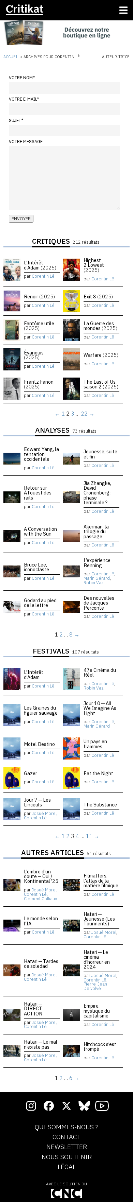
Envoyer (21, 219)
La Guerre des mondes (100, 325)
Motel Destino (39, 744)
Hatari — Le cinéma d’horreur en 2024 (97, 959)
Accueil (11, 56)
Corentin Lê (43, 276)
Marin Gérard (97, 578)
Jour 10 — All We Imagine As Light (100, 708)
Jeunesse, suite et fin (100, 453)
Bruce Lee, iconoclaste (36, 567)
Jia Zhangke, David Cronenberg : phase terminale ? (98, 493)
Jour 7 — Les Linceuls (37, 802)
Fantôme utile (39, 325)
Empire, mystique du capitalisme (97, 1011)
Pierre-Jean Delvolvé (95, 986)
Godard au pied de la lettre (40, 602)
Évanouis (34, 355)
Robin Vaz (94, 583)
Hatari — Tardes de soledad (41, 963)
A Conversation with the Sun (40, 531)
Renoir (39, 296)
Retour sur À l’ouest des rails (37, 493)
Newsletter (66, 1147)
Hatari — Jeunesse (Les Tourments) (99, 919)
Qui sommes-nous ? (67, 1127)
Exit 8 (98, 296)
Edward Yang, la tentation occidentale (41, 454)
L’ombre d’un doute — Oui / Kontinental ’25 (41, 876)
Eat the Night (98, 773)
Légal (67, 1167)
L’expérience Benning (97, 562)
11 (89, 836)
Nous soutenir (67, 1157)
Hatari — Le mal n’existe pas (40, 1044)
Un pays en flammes (95, 743)
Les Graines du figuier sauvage (41, 710)
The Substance (100, 804)
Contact (67, 1137)
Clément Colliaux (40, 899)
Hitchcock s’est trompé (100, 1046)
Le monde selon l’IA (41, 920)
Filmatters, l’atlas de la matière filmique (101, 880)
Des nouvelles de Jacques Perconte (99, 603)
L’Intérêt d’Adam (40, 265)
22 (84, 413)
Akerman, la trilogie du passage (96, 531)
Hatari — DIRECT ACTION (33, 1008)
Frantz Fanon (39, 384)
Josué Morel (44, 813)
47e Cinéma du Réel (100, 672)
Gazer (30, 773)
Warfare (101, 355)
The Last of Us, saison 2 (101, 384)
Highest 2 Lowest (94, 265)
